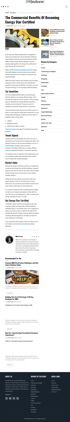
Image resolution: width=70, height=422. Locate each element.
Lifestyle (33, 407)
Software (33, 385)
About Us (53, 383)
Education (33, 394)
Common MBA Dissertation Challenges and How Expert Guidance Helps (21, 264)
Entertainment (34, 396)
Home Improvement (36, 403)
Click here (8, 129)
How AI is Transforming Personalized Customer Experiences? (21, 334)
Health (32, 401)
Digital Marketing (35, 392)
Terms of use (54, 385)
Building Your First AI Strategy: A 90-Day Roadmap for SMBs (19, 298)
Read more (10, 293)
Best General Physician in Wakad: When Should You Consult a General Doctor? (57, 52)
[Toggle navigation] (66, 6)
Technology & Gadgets (36, 383)
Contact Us (54, 392)
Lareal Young (10, 267)
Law (32, 405)
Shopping (33, 387)
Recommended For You (13, 258)
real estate (24, 224)
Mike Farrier (10, 26)
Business (13, 13)
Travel (32, 381)
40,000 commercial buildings (18, 70)
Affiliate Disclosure (56, 389)
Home (7, 13)
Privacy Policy (54, 387)
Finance (33, 398)
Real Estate (33, 389)
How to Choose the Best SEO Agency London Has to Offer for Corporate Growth (57, 42)
